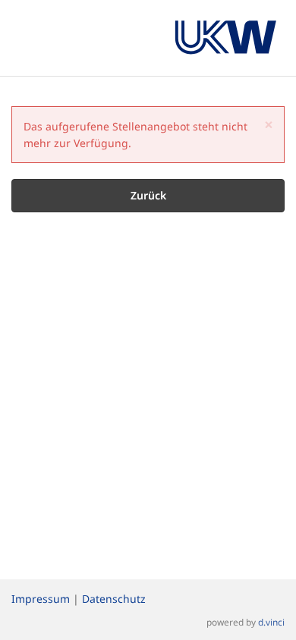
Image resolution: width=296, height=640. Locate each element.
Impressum (40, 598)
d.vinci (271, 622)
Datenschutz (114, 598)
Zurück (148, 195)
